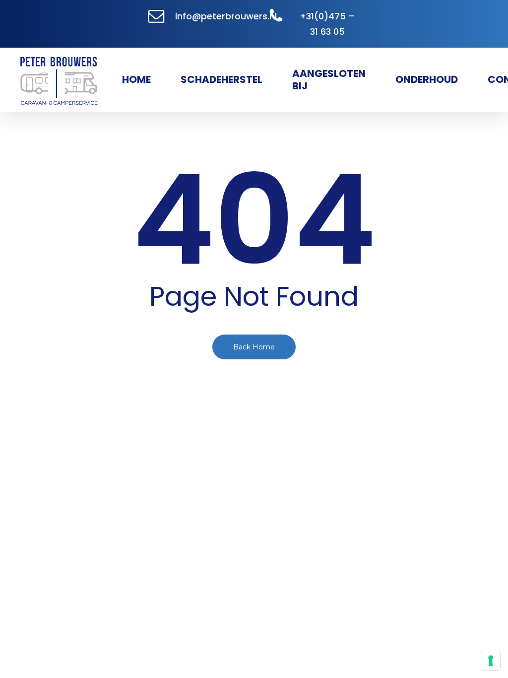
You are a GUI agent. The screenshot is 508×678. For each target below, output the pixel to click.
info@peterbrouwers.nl (226, 16)
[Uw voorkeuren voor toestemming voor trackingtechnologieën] (490, 660)
